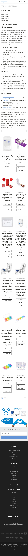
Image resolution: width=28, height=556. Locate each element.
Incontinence (14, 479)
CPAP (14, 470)
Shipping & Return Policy (14, 450)
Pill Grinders (5, 100)
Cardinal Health (14, 505)
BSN (14, 499)
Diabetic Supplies (14, 471)
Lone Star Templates (16, 551)
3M (14, 497)
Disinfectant (14, 473)
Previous (2, 554)
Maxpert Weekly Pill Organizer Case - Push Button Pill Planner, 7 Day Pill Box (20, 332)
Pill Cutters (5, 104)
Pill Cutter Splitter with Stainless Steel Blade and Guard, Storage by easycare (20, 197)
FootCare (14, 477)
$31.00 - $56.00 (4, 14)
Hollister (14, 503)
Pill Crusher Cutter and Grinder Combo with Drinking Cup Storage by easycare (7, 197)
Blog (14, 454)
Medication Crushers (7, 107)
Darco (14, 501)
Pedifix (14, 496)
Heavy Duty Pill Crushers (8, 97)
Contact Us (14, 452)
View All (14, 511)
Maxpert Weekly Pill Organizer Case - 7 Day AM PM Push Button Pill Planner (7, 380)
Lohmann (14, 494)
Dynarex (14, 492)
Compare (7, 166)
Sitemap (14, 458)
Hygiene (14, 481)
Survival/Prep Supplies (14, 468)
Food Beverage (14, 475)
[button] (14, 412)
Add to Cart (20, 170)
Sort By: (4, 131)
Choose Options (7, 169)
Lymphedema (14, 483)
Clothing (14, 466)
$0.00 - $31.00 (4, 13)
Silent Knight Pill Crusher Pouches (21, 378)
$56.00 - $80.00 (5, 16)
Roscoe (14, 509)
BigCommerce (16, 549)
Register (17, 456)
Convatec (14, 507)
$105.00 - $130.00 (5, 20)
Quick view (7, 163)
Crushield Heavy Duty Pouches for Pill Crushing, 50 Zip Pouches (7, 157)
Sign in (11, 456)
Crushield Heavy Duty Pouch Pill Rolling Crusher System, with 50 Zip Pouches (20, 158)
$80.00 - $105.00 (5, 18)
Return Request (14, 448)
